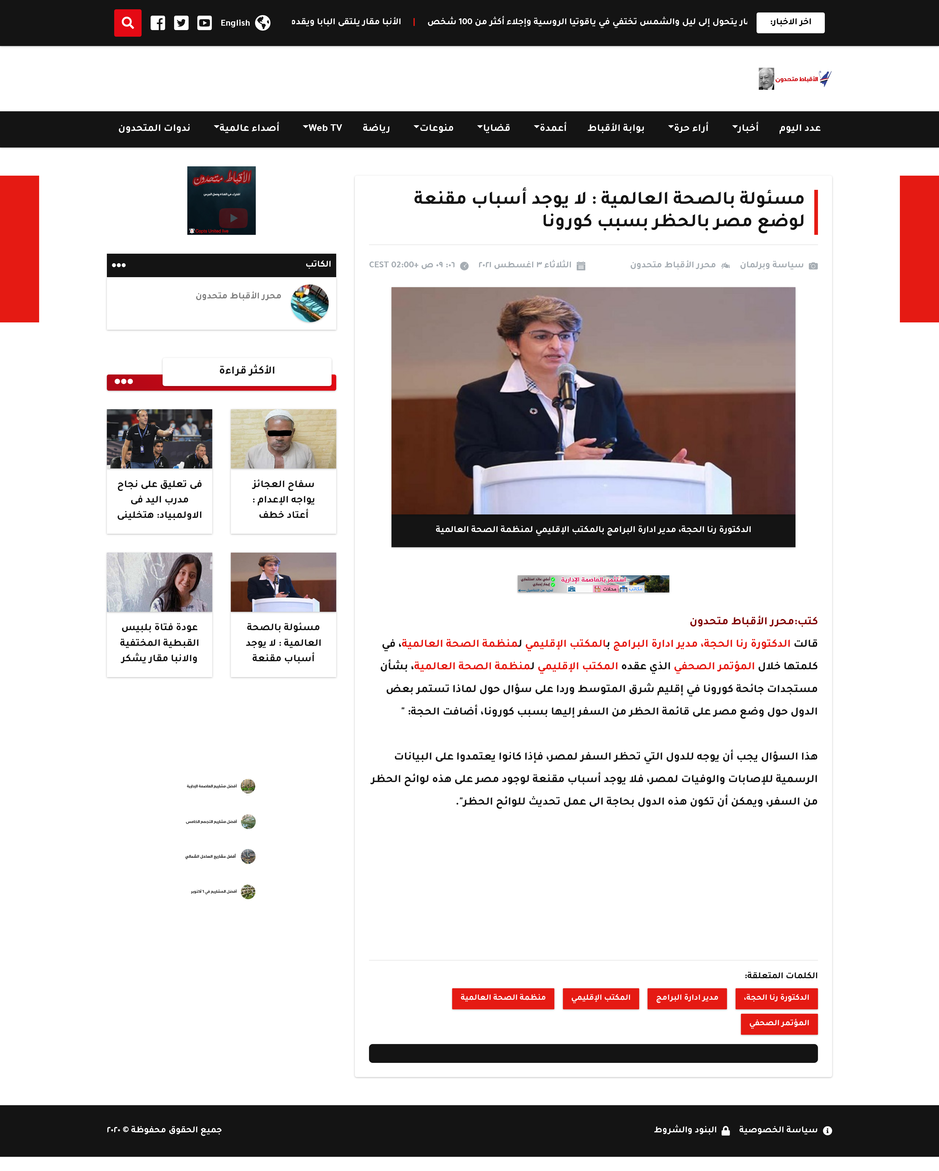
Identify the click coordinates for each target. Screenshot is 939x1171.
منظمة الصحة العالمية (460, 645)
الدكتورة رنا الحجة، (746, 645)
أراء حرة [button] (691, 129)
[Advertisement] (196, 76)
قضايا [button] (496, 129)
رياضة (376, 129)
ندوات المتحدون (154, 129)
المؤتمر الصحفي (716, 667)
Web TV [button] (325, 129)
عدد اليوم (800, 129)
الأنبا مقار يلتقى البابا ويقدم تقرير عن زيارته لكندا (568, 23)
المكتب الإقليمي (564, 645)
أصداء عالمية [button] (249, 129)
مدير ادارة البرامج (657, 645)
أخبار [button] (748, 129)
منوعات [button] (436, 129)
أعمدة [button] (553, 129)
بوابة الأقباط (616, 129)
